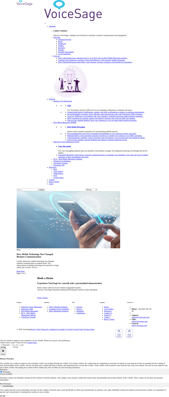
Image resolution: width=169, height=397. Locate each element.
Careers (107, 317)
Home (106, 307)
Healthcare (62, 44)
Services (56, 56)
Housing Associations (66, 52)
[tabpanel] (84, 379)
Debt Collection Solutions (58, 307)
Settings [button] (3, 347)
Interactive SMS (27, 309)
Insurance (61, 48)
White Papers (58, 173)
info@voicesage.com (139, 325)
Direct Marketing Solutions (59, 311)
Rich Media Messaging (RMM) (64, 122)
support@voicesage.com (140, 317)
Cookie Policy (79, 329)
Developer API (58, 165)
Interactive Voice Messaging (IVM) (66, 142)
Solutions (52, 26)
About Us (107, 315)
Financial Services (64, 39)
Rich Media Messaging (76, 127)
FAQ (55, 176)
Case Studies (58, 171)
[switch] (1, 386)
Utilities (61, 46)
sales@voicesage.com (140, 321)
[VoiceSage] (24, 5)
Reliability (80, 311)
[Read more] (68, 248)
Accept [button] (15, 347)
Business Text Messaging (62, 101)
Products (52, 99)
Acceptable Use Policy (65, 329)
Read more (21, 271)
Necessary (6, 345)
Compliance (80, 313)
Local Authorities (64, 54)
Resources (52, 167)
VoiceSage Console (60, 163)
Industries (56, 37)
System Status (58, 178)
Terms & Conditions (49, 329)
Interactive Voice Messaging (31, 307)
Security (79, 307)
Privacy (79, 309)
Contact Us (108, 313)
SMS (69, 106)
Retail (60, 42)
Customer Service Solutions (59, 309)
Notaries (61, 50)
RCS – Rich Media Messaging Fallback (67, 159)
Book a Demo (54, 182)
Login (51, 184)
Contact (51, 180)
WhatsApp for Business (62, 161)
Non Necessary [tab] (5, 384)
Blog (55, 169)
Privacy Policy (36, 329)
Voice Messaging (64, 146)
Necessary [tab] (3, 370)
